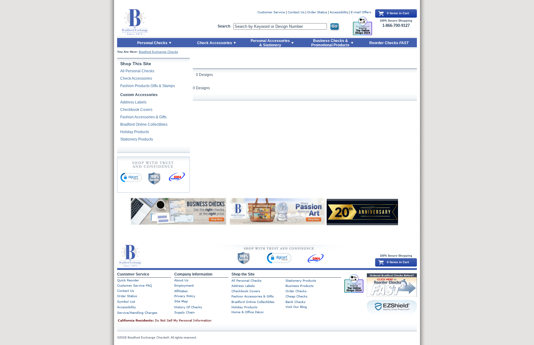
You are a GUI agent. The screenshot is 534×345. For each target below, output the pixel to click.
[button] (131, 177)
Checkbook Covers (136, 109)
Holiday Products (134, 132)
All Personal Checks (137, 71)
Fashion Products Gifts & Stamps (147, 86)
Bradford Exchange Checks (158, 51)
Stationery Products (136, 139)
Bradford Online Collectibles (143, 124)
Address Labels (133, 102)
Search (224, 26)
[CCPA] (174, 321)
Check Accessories (136, 78)
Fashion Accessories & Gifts (143, 117)
